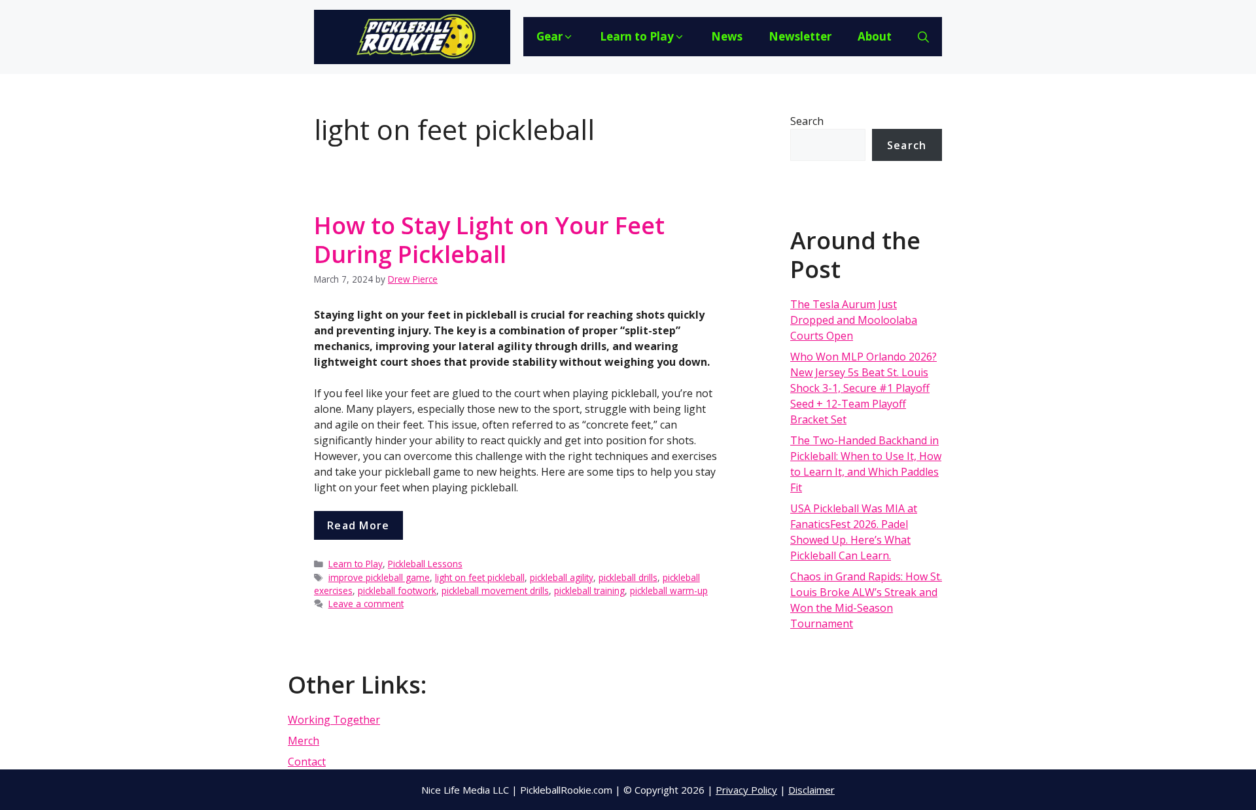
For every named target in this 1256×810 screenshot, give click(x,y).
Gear (549, 36)
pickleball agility (561, 577)
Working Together (334, 720)
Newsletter (800, 36)
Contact (307, 761)
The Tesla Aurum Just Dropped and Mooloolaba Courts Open (853, 320)
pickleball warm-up (669, 590)
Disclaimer (811, 789)
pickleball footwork (397, 590)
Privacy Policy (746, 789)
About (875, 36)
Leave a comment (366, 603)
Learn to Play (637, 36)
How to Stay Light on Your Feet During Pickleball (489, 239)
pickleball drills (628, 577)
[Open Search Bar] (923, 36)
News (726, 36)
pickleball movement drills (495, 590)
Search (807, 121)
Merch (303, 740)
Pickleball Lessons (425, 563)
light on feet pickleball (480, 577)
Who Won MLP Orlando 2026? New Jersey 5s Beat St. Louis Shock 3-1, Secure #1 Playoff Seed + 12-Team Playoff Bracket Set (863, 388)
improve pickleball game (379, 577)
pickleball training (589, 590)
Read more (358, 525)
